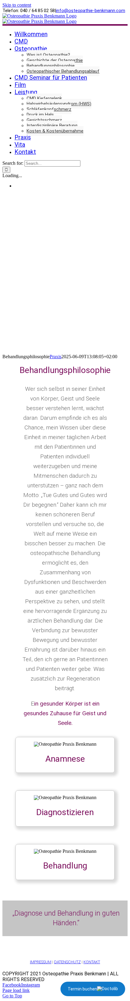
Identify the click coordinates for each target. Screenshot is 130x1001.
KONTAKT (91, 962)
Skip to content (16, 5)
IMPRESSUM (40, 962)
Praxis (55, 356)
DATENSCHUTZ (67, 962)
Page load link (16, 990)
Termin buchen (82, 989)
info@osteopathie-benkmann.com (90, 10)
